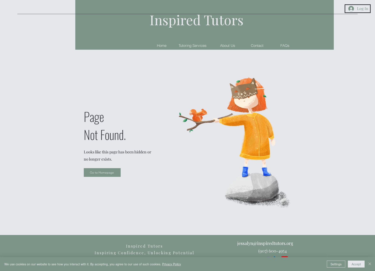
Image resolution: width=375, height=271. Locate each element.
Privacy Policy (171, 264)
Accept (356, 264)
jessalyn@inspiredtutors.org (265, 243)
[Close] (369, 264)
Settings (336, 264)
